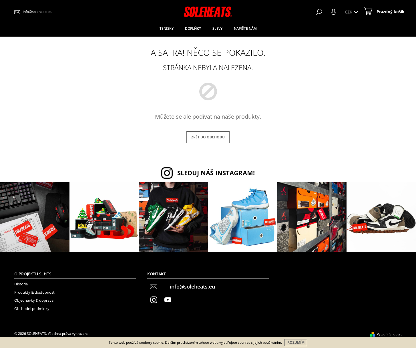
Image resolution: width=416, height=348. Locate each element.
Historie (21, 284)
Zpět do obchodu (208, 137)
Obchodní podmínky (31, 308)
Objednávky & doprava (33, 300)
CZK (349, 12)
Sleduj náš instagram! (216, 173)
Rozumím (295, 342)
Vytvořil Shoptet (389, 334)
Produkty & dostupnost (34, 292)
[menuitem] (166, 28)
